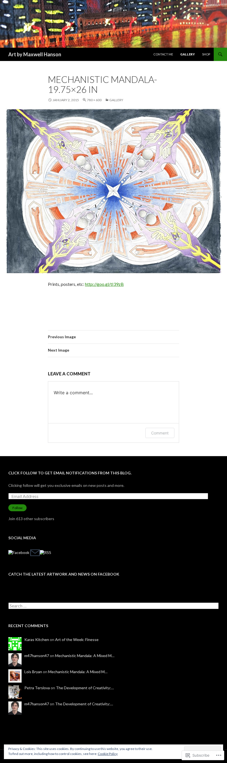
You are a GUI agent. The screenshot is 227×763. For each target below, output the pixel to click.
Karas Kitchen (36, 639)
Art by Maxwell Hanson (34, 54)
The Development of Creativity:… (85, 687)
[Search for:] (113, 606)
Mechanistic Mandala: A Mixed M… (84, 655)
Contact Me (163, 54)
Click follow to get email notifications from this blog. (69, 472)
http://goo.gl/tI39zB (104, 284)
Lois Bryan (33, 671)
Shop (206, 54)
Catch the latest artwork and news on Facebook (63, 574)
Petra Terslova (37, 687)
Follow (17, 508)
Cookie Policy (108, 754)
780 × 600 (94, 100)
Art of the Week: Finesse (77, 639)
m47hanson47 (36, 655)
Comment (160, 433)
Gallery (187, 54)
